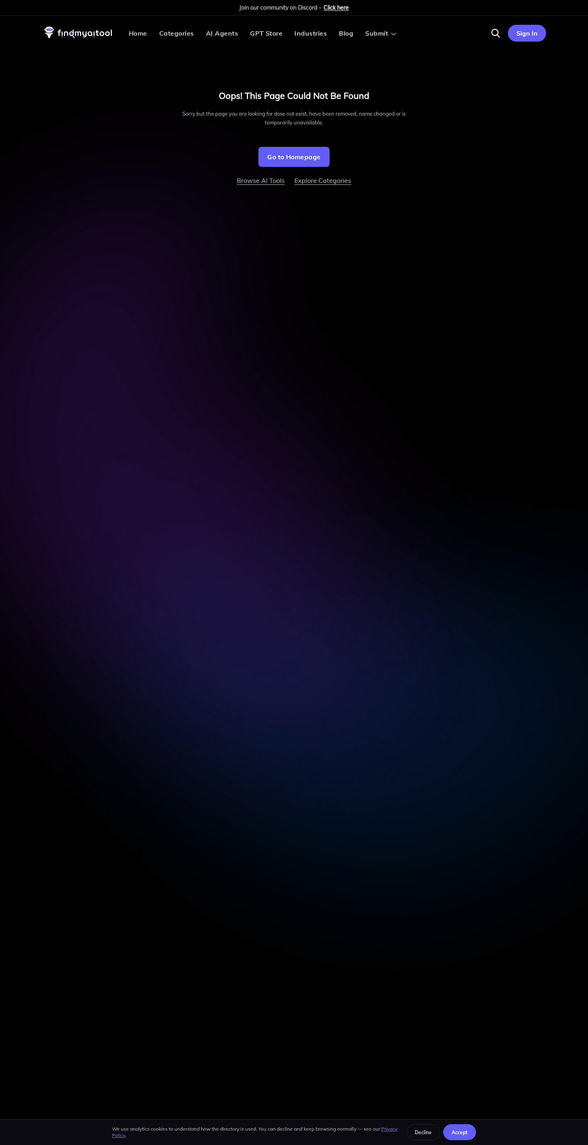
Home (138, 33)
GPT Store (266, 33)
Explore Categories (322, 180)
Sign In (527, 33)
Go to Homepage (294, 157)
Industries (310, 33)
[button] (495, 33)
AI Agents (222, 33)
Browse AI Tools (261, 180)
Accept (460, 1132)
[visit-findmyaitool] (78, 38)
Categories (176, 33)
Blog (346, 33)
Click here (336, 7)
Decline (423, 1132)
